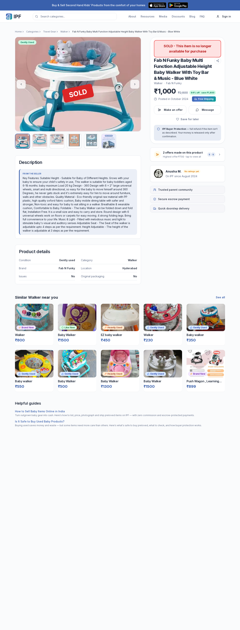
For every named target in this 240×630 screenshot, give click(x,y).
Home (18, 31)
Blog (192, 16)
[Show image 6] (108, 141)
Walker (64, 31)
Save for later (190, 119)
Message (208, 109)
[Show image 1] (22, 141)
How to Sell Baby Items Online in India (40, 411)
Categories (32, 31)
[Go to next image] (134, 84)
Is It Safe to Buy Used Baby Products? (39, 421)
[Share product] (217, 60)
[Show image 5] (91, 141)
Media (163, 16)
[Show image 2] (39, 141)
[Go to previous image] (21, 84)
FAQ (202, 16)
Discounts (178, 16)
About (132, 16)
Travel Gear (49, 31)
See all (220, 297)
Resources (147, 16)
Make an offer (173, 109)
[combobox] (75, 16)
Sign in (226, 16)
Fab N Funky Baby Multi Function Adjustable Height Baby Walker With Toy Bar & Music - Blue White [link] (126, 31)
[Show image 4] (74, 141)
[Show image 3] (57, 141)
